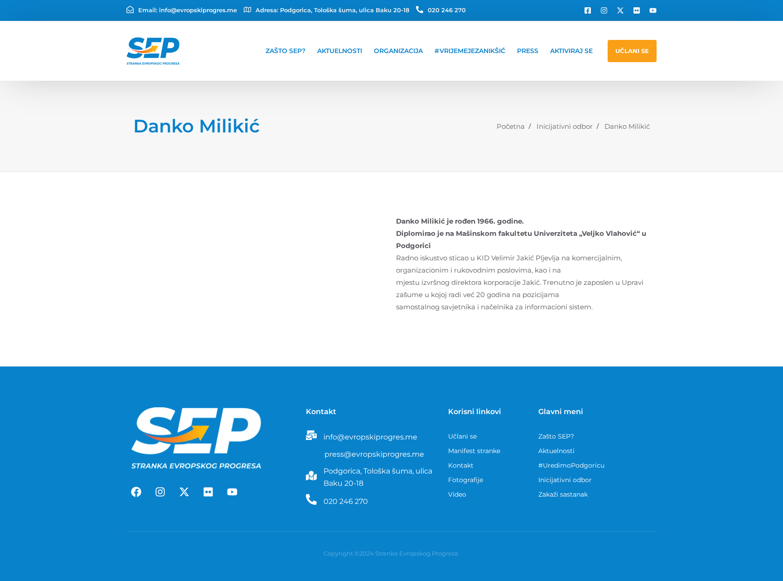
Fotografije (465, 480)
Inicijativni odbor (565, 480)
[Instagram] (604, 10)
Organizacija (398, 51)
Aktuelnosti (339, 51)
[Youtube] (653, 10)
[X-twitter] (620, 10)
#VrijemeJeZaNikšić (470, 51)
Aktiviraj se (571, 51)
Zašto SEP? (285, 51)
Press (527, 51)
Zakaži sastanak (563, 494)
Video (457, 494)
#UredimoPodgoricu (571, 465)
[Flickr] (636, 10)
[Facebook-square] (587, 10)
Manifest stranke (474, 451)
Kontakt (461, 465)
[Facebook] (136, 492)
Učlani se (462, 436)
